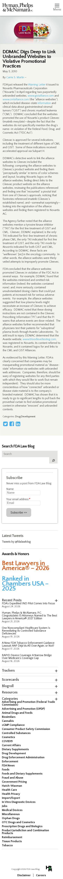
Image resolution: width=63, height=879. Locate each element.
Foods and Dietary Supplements (22, 773)
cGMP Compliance (13, 725)
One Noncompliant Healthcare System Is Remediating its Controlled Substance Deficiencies (26, 630)
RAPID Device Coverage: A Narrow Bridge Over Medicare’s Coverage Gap (27, 657)
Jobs (4, 806)
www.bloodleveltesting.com (39, 339)
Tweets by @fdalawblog (16, 541)
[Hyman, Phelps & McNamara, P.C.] (17, 8)
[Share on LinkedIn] (18, 423)
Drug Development (25, 416)
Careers (41, 875)
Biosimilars (8, 716)
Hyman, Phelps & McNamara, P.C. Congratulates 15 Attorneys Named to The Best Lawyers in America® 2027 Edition (29, 615)
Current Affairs (11, 745)
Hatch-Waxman (12, 785)
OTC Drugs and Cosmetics (18, 822)
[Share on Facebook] (11, 423)
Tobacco (7, 845)
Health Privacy (11, 793)
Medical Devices (12, 810)
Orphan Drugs (11, 818)
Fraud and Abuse (12, 777)
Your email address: (18, 499)
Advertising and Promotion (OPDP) (23, 708)
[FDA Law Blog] (31, 27)
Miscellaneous (11, 814)
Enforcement (10, 761)
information (44, 103)
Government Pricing (14, 781)
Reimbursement (12, 837)
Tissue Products (12, 841)
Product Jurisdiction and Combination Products (25, 832)
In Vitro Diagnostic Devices (18, 802)
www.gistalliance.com (41, 95)
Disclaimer (24, 875)
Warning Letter (37, 84)
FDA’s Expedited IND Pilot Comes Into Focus (28, 603)
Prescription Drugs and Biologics (22, 826)
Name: (10, 489)
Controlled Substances (16, 733)
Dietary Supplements (15, 749)
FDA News (8, 765)
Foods (5, 769)
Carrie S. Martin (15, 77)
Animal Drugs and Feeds (17, 712)
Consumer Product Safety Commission (26, 729)
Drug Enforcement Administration (23, 757)
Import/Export (11, 798)
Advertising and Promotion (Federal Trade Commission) (28, 703)
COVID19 (7, 741)
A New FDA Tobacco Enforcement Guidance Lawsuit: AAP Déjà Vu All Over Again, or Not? (28, 644)
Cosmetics (8, 737)
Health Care (9, 789)
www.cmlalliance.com (16, 99)
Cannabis (8, 721)
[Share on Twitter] (5, 423)
